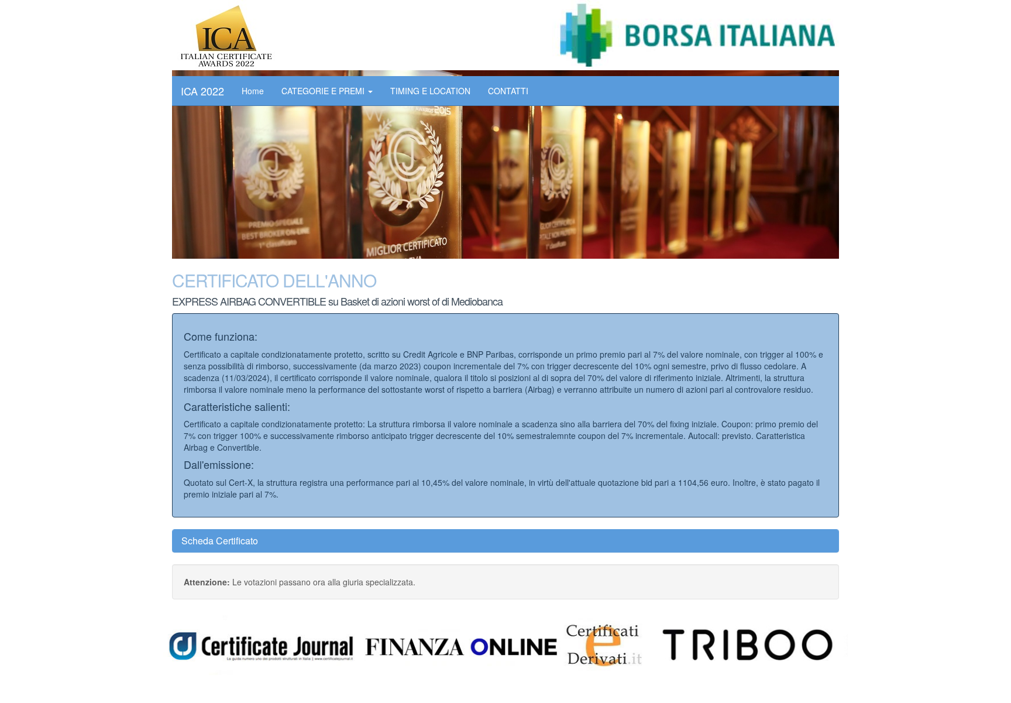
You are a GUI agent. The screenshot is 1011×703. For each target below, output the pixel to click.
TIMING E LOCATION (430, 91)
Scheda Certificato (219, 540)
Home (253, 91)
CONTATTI (508, 91)
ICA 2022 (202, 90)
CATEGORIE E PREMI (324, 91)
